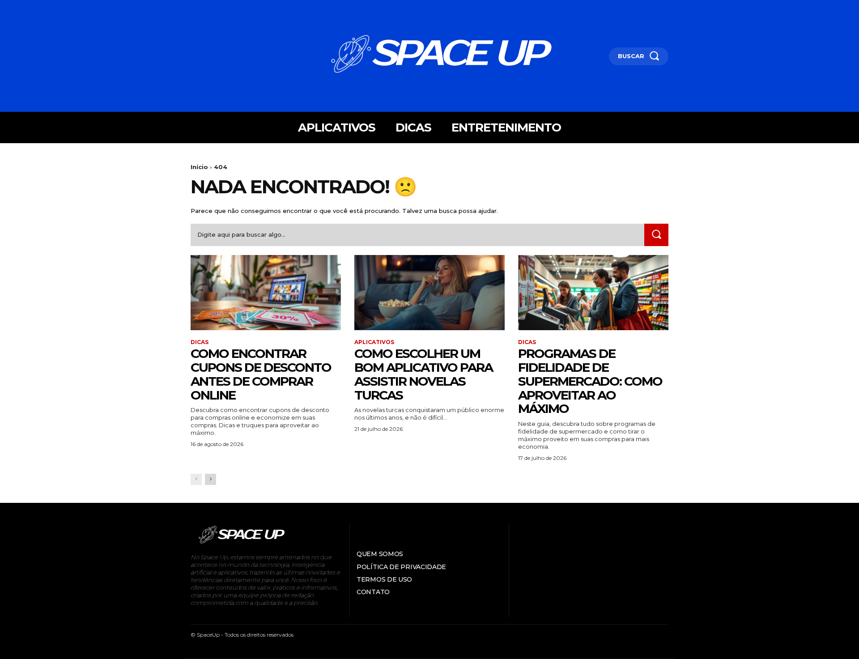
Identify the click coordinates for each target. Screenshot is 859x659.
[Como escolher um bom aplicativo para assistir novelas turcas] (429, 292)
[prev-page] (196, 479)
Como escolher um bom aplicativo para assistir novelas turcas (423, 374)
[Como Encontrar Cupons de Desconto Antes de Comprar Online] (266, 292)
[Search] (656, 235)
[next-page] (210, 479)
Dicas (199, 342)
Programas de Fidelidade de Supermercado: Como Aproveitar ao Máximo (590, 381)
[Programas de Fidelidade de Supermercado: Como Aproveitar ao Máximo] (593, 292)
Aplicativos (374, 342)
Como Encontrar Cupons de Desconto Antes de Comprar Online (261, 374)
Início (199, 166)
